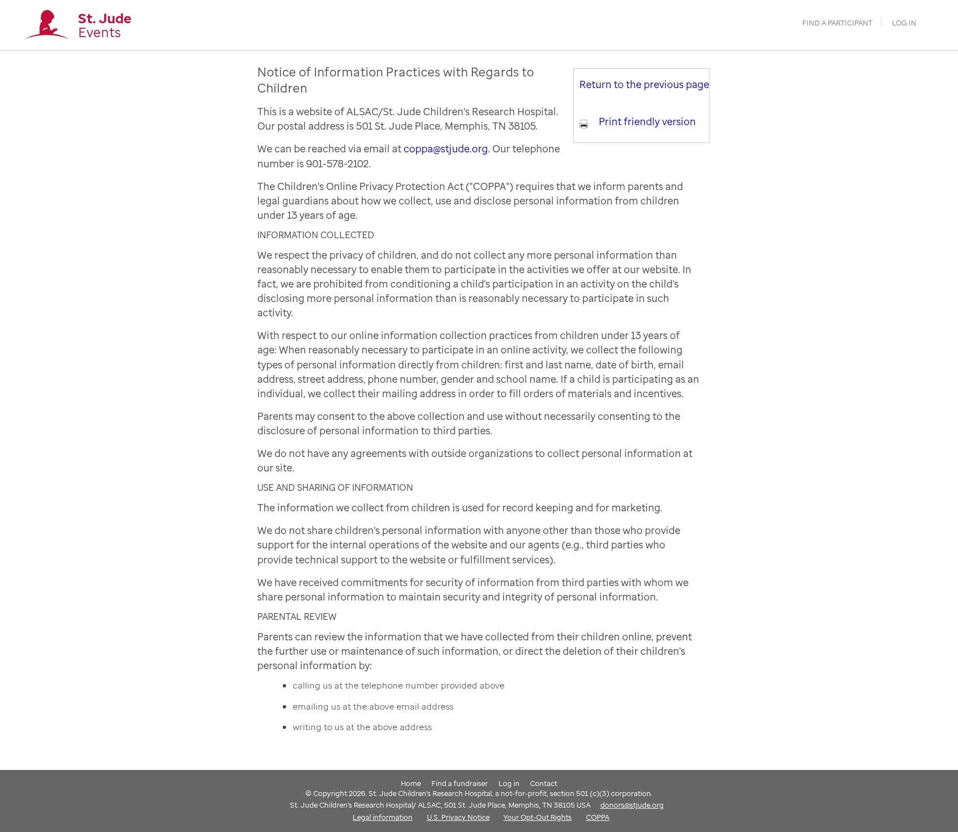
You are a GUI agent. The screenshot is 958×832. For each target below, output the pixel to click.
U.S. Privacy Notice (458, 817)
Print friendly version (647, 121)
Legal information (382, 817)
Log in (904, 23)
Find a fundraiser (459, 783)
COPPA (597, 817)
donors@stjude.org (632, 805)
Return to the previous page (644, 84)
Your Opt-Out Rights (537, 817)
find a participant (837, 23)
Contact (543, 783)
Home (411, 783)
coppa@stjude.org (446, 148)
